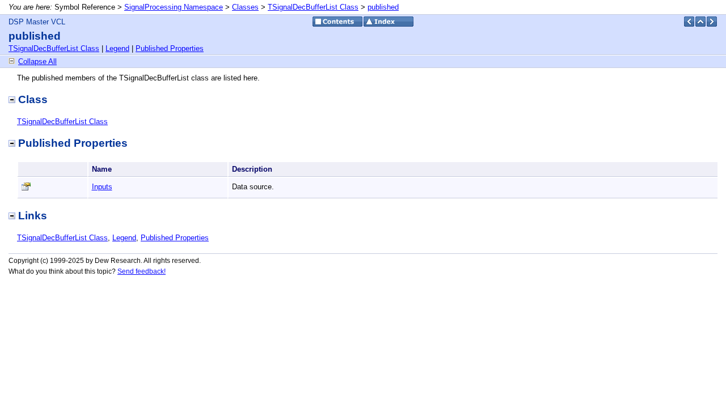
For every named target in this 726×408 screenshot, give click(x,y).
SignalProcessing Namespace (173, 7)
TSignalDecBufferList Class (313, 7)
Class (33, 99)
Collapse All (37, 61)
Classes (245, 7)
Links (32, 216)
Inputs (102, 186)
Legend (117, 48)
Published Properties (170, 48)
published (383, 7)
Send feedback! (141, 271)
